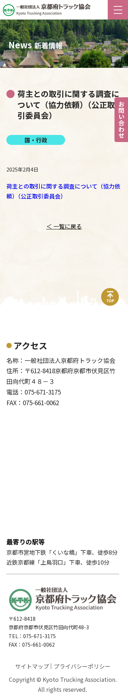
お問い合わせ (121, 119)
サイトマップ (32, 666)
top (110, 292)
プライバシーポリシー (82, 666)
